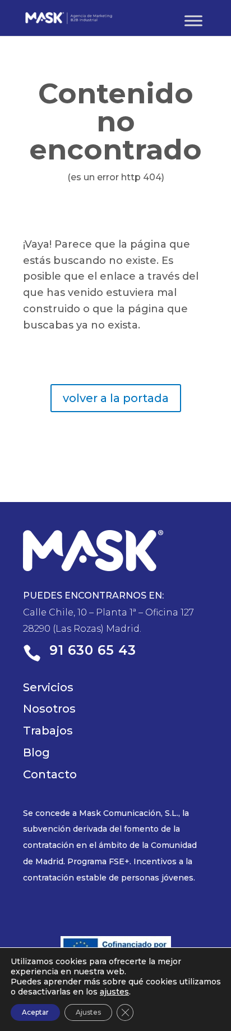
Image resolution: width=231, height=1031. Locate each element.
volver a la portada (116, 398)
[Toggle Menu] (193, 20)
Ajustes (88, 1012)
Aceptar (35, 1012)
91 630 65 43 (92, 650)
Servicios (48, 687)
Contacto (50, 774)
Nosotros (49, 708)
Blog (36, 752)
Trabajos (48, 730)
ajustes (114, 992)
